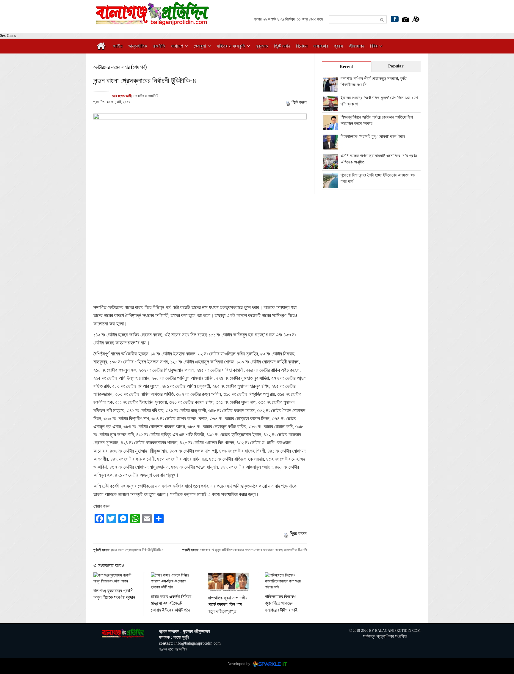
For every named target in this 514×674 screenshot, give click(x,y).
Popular (396, 66)
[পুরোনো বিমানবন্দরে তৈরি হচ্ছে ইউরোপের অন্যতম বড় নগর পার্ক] (330, 184)
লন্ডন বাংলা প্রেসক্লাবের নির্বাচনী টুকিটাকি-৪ (144, 80)
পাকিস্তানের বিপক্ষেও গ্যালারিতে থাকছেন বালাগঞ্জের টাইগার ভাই (281, 603)
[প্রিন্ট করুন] (288, 102)
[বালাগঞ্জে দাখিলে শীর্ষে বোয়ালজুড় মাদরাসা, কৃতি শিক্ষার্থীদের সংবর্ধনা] (330, 88)
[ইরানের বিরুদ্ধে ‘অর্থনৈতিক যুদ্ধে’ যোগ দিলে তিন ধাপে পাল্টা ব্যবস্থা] (330, 107)
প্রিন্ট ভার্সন (282, 45)
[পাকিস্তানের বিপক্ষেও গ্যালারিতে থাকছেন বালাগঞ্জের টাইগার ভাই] (286, 581)
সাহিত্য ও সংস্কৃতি (231, 45)
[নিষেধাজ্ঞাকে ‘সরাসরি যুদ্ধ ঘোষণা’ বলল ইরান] (330, 146)
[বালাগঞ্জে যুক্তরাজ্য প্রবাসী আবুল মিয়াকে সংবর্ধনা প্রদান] (114, 578)
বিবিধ (373, 45)
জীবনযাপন (356, 45)
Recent (346, 66)
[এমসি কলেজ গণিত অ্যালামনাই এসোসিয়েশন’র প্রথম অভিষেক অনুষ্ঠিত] (330, 165)
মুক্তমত (262, 45)
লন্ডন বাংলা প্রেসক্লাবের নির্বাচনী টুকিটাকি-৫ (137, 550)
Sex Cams (8, 35)
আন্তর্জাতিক (137, 45)
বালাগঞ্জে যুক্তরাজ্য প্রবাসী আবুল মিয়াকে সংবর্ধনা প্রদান (114, 593)
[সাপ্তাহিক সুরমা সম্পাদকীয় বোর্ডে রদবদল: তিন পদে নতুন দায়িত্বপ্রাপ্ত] (229, 581)
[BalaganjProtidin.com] (152, 22)
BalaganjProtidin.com (398, 631)
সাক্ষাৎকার (320, 45)
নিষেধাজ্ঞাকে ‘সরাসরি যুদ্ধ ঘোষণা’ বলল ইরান (373, 136)
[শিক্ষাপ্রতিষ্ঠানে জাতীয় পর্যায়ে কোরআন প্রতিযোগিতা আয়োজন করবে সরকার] (330, 127)
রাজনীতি (159, 45)
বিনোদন (301, 45)
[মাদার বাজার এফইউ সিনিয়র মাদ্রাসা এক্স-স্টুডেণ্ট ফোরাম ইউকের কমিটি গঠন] (172, 581)
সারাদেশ (177, 45)
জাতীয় (117, 45)
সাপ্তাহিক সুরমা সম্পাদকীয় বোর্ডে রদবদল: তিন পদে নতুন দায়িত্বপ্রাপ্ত (227, 604)
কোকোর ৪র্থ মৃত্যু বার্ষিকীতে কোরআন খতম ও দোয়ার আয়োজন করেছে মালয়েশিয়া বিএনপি (253, 550)
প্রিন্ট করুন (299, 102)
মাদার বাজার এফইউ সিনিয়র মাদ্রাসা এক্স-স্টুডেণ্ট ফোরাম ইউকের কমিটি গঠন (171, 603)
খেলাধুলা (200, 45)
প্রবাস (338, 45)
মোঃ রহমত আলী (121, 96)
